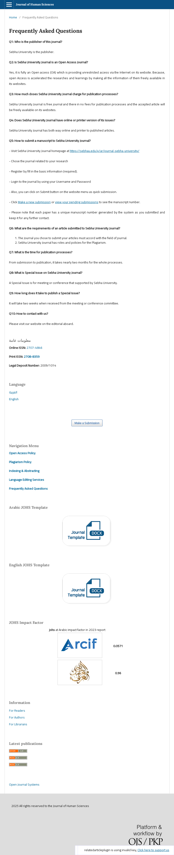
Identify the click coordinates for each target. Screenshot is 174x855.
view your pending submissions (76, 202)
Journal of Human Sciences (35, 4)
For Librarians (18, 724)
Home (13, 17)
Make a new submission (34, 202)
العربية (13, 392)
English (14, 399)
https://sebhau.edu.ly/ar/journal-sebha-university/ (104, 151)
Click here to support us (153, 850)
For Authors (16, 717)
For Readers (17, 710)
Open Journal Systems (24, 784)
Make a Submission (87, 423)
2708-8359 (31, 356)
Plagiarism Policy (20, 462)
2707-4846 (34, 348)
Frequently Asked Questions (28, 488)
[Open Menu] (9, 4)
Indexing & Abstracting (24, 471)
